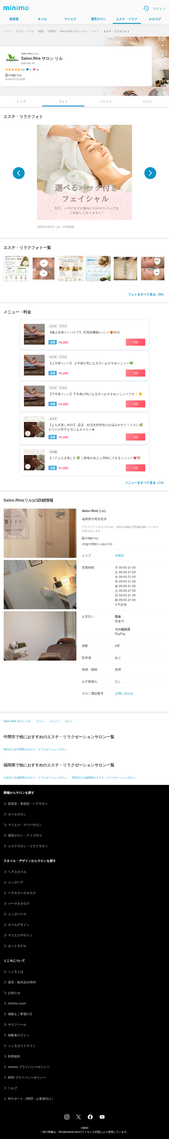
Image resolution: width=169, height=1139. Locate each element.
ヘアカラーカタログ (22, 893)
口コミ (147, 101)
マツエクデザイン (20, 935)
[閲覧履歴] (146, 8)
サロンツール (17, 1024)
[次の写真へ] (150, 173)
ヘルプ (12, 1088)
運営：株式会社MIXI (22, 982)
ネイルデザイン (18, 924)
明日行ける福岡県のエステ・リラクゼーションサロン (104, 777)
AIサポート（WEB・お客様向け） (31, 1098)
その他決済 (122, 629)
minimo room (17, 1003)
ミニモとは (15, 971)
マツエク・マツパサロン (25, 824)
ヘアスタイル (17, 871)
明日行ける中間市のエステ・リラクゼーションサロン (35, 749)
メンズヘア (15, 882)
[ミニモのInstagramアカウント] (66, 1118)
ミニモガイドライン (22, 1045)
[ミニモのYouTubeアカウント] (102, 1117)
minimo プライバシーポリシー (29, 1066)
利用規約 (14, 1056)
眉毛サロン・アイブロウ (25, 835)
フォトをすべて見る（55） (146, 294)
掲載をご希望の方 (20, 1014)
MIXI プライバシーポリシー (27, 1077)
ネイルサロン (17, 814)
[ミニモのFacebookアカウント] (90, 1118)
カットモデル (17, 945)
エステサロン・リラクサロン (28, 846)
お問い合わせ (124, 693)
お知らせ (14, 992)
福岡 (41, 31)
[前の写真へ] (19, 173)
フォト (95, 31)
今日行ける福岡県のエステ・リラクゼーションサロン (35, 777)
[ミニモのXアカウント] (78, 1118)
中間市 (52, 31)
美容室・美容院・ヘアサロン (28, 803)
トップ (7, 31)
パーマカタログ (18, 903)
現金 (118, 616)
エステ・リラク (25, 31)
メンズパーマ (17, 914)
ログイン (159, 8)
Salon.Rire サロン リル (73, 31)
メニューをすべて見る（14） (145, 482)
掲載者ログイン (18, 1035)
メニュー (105, 101)
